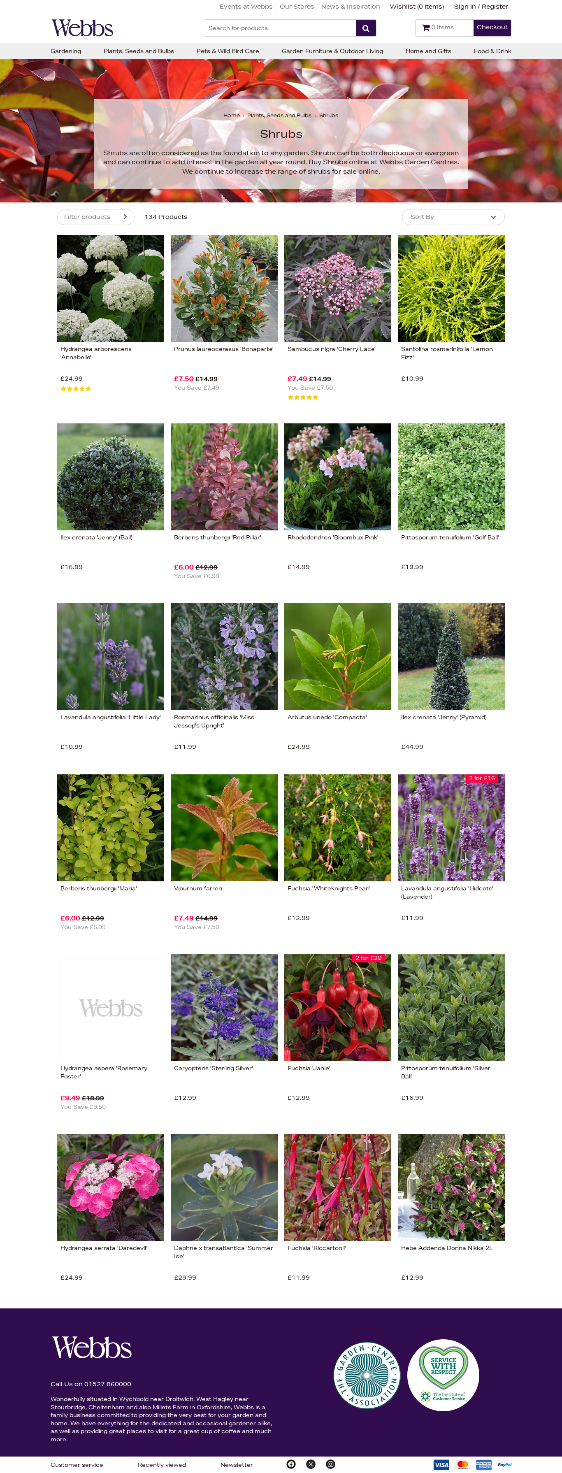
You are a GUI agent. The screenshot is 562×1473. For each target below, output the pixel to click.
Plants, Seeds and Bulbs (139, 51)
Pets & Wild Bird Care (228, 51)
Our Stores (297, 6)
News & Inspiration (350, 6)
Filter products (87, 217)
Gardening (66, 51)
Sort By (422, 217)
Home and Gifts (428, 51)
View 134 (22, 483)
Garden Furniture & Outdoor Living (332, 51)
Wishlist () (417, 6)
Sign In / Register (481, 6)
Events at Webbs (246, 6)
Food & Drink (492, 51)
